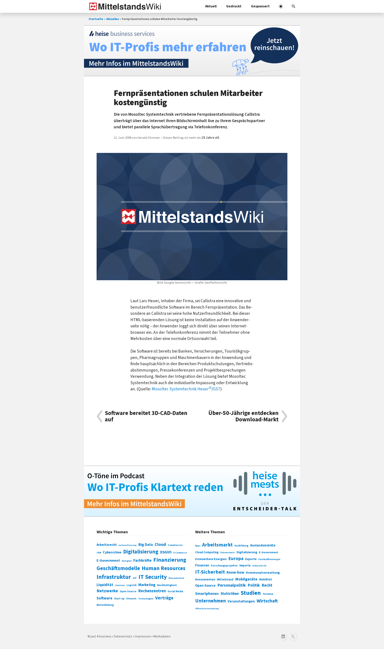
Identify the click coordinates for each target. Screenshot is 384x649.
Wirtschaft (267, 601)
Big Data (145, 544)
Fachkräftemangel (269, 559)
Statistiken (230, 593)
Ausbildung (241, 545)
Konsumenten (176, 578)
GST (216, 389)
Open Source (128, 591)
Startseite (96, 19)
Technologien (145, 598)
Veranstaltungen (241, 601)
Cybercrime (112, 552)
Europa (235, 558)
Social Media (175, 591)
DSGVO (166, 552)
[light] (280, 6)
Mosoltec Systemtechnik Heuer (180, 389)
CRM (99, 552)
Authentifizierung (128, 545)
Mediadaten (161, 636)
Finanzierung (169, 560)
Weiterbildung (105, 605)
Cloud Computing (207, 552)
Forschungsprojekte (224, 566)
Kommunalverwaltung (263, 572)
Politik (254, 585)
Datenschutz (227, 552)
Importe (245, 565)
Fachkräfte (142, 560)
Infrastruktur (114, 577)
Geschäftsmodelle (118, 568)
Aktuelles (112, 19)
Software (104, 598)
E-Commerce (180, 552)
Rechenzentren (152, 591)
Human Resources (163, 568)
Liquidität (105, 585)
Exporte (251, 559)
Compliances (175, 545)
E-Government (108, 560)
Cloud (160, 544)
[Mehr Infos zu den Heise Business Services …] (192, 51)
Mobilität (265, 579)
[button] (293, 6)
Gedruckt (233, 6)
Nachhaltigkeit (167, 585)
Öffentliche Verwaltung (207, 608)
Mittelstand (225, 579)
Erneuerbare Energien (211, 559)
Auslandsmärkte (262, 545)
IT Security (153, 577)
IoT (135, 578)
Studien (251, 593)
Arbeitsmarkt (217, 544)
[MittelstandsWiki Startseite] (124, 6)
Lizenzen (120, 585)
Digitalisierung (140, 552)
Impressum (143, 636)
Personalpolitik (231, 585)
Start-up (119, 598)
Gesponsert (260, 6)
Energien (127, 560)
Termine (268, 594)
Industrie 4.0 (259, 565)
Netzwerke (107, 591)
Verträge (164, 598)
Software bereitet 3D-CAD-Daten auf (146, 416)
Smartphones (207, 593)
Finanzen (202, 565)
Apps (197, 545)
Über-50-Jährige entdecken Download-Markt (243, 416)
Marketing (146, 585)
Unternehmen (210, 600)
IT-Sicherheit (210, 572)
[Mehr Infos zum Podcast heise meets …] (192, 491)
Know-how (235, 572)
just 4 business (101, 636)
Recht (267, 585)
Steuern (131, 598)
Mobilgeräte (246, 579)
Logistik (132, 585)
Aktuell (211, 6)
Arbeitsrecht (107, 544)
